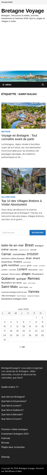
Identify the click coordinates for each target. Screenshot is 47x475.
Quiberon (8, 278)
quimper (21, 278)
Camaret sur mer (24, 250)
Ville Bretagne (8, 197)
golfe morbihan (10, 265)
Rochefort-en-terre (11, 282)
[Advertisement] (23, 48)
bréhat (5, 249)
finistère (17, 261)
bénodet (13, 249)
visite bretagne (21, 296)
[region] (23, 454)
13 (23, 326)
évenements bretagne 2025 (14, 299)
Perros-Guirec (15, 274)
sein (31, 287)
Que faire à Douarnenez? (14, 401)
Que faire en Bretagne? (13, 396)
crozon (32, 254)
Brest (29, 245)
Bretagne (5, 132)
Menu (8, 84)
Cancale (33, 250)
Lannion (4, 270)
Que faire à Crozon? (11, 419)
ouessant (4, 274)
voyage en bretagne (33, 296)
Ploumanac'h (38, 274)
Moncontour (33, 270)
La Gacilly (42, 265)
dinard (36, 258)
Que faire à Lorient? (11, 405)
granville (23, 265)
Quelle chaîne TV (9, 387)
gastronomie (27, 262)
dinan (29, 258)
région (25, 283)
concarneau (19, 254)
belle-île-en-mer (12, 245)
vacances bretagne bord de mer (14, 292)
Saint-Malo (9, 287)
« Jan (22, 347)
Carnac (6, 254)
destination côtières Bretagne (12, 258)
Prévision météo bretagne (14, 429)
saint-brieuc (31, 283)
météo (41, 270)
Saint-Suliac (23, 287)
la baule (35, 265)
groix (29, 265)
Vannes (33, 291)
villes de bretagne (8, 296)
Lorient (22, 269)
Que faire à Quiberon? (12, 410)
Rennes (34, 278)
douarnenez (6, 262)
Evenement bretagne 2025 (15, 433)
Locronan (12, 270)
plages (26, 273)
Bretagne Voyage (22, 11)
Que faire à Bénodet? (12, 414)
